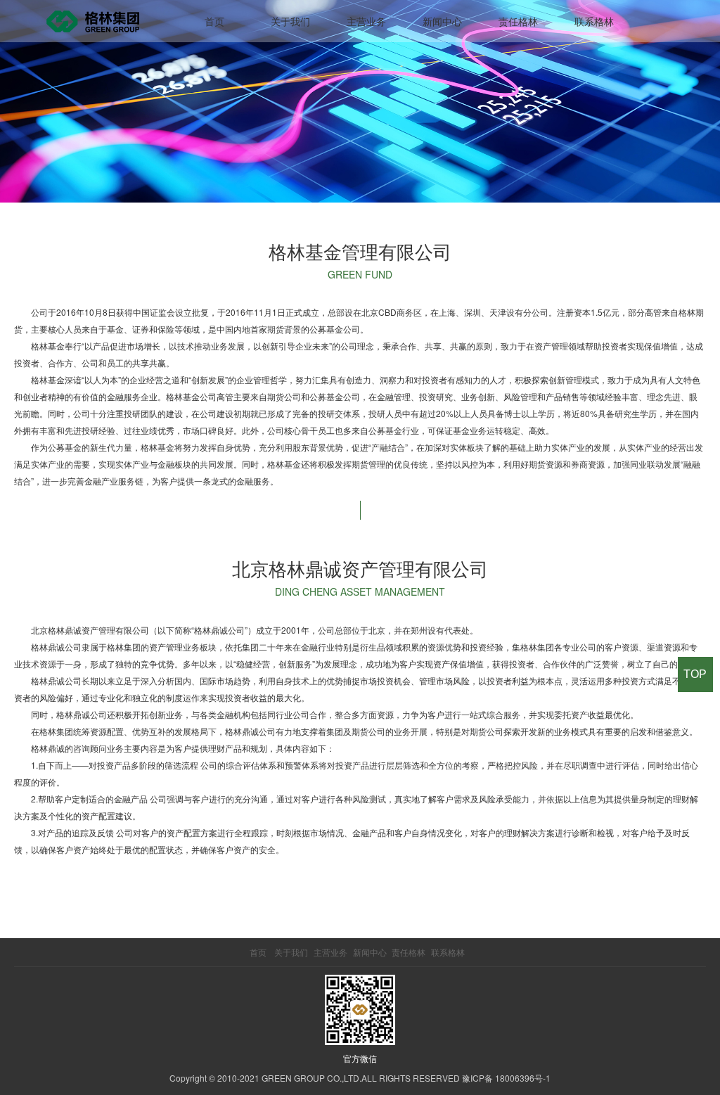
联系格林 (594, 21)
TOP (695, 674)
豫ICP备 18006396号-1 (506, 1078)
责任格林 (518, 21)
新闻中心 (442, 21)
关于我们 (290, 21)
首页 (214, 21)
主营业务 (366, 21)
